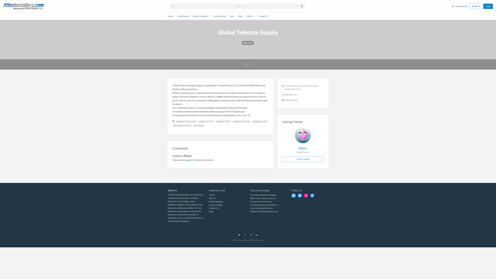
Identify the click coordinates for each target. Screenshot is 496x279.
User (232, 16)
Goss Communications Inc (261, 208)
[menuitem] (460, 6)
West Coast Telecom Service (262, 198)
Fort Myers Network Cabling (263, 195)
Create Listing (461, 6)
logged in (189, 159)
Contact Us (263, 16)
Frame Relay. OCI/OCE (182, 126)
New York (248, 42)
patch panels (199, 126)
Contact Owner (303, 159)
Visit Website (291, 100)
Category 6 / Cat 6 (259, 121)
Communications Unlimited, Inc (264, 205)
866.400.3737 (291, 94)
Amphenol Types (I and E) (186, 121)
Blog (240, 16)
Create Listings (215, 205)
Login (488, 6)
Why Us (250, 16)
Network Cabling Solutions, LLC (264, 211)
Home (170, 16)
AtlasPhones (183, 16)
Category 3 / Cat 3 (206, 121)
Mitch (303, 148)
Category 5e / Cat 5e (241, 121)
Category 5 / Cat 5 (223, 121)
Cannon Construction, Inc (261, 201)
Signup (477, 6)
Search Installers (200, 16)
